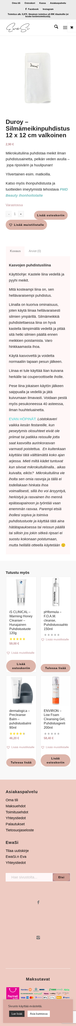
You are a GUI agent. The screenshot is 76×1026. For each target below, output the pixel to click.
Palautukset (15, 824)
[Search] (54, 27)
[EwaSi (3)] (31, 27)
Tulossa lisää (55, 668)
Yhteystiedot (16, 818)
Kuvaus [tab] (15, 251)
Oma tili (16, 3)
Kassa (42, 3)
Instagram (48, 9)
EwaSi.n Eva (16, 857)
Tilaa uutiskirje (17, 851)
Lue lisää (17, 1013)
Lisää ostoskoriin (51, 215)
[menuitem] (16, 3)
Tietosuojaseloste (20, 830)
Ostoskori (30, 3)
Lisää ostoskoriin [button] (21, 666)
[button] (26, 225)
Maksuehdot (16, 806)
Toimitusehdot (17, 812)
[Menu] (65, 27)
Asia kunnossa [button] (38, 1013)
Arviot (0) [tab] (35, 251)
